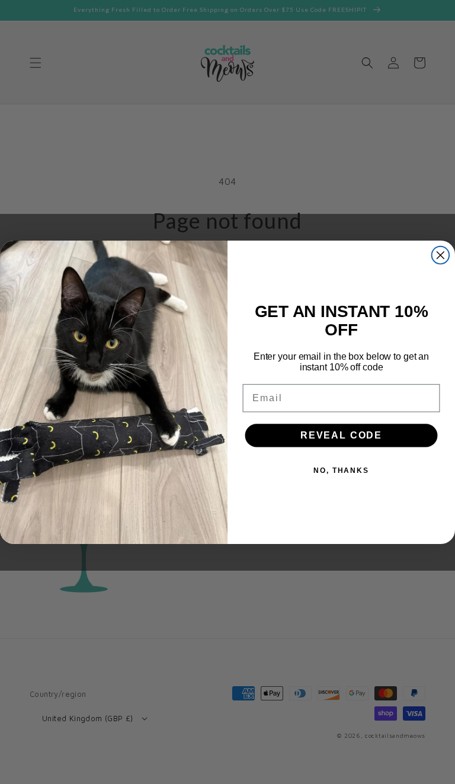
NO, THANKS (341, 470)
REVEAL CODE (341, 435)
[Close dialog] (441, 255)
